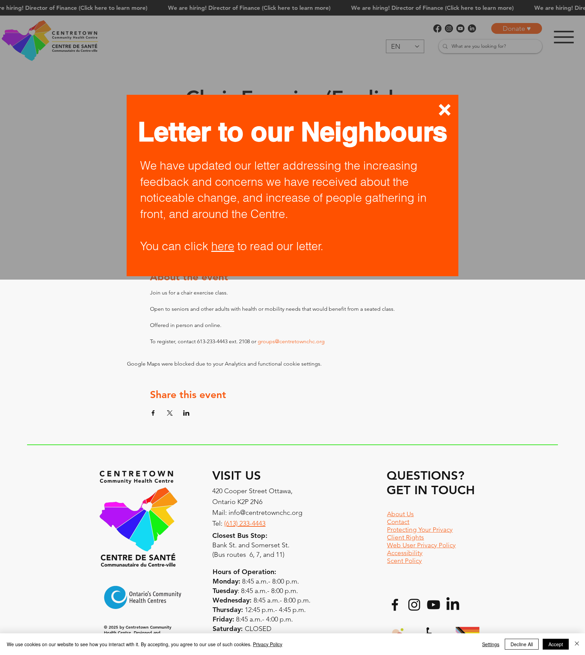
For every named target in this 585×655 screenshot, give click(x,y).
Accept (555, 644)
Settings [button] (490, 644)
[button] (445, 110)
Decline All (522, 644)
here (222, 246)
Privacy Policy (267, 644)
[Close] (577, 644)
